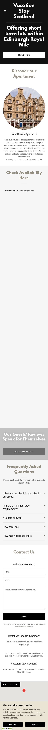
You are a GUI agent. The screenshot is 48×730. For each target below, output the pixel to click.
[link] (24, 18)
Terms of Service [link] (23, 627)
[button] (6, 11)
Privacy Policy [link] (40, 624)
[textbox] (24, 572)
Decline (12, 724)
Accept (35, 724)
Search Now (24, 55)
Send (24, 616)
